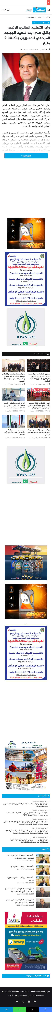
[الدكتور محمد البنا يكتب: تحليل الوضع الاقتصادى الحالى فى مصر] (43, 903)
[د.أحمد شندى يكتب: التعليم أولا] (43, 870)
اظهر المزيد (26, 155)
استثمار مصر (44, 49)
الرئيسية (46, 17)
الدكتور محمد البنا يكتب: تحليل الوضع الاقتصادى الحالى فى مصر (20, 901)
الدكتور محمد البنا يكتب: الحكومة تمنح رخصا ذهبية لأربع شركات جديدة (19, 890)
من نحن (31, 995)
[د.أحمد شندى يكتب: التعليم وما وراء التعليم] (43, 881)
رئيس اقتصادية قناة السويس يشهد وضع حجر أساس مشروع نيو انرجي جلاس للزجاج (39, 405)
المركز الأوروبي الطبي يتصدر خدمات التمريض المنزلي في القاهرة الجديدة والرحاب (14, 405)
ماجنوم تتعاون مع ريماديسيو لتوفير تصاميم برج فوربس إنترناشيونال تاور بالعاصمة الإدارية (39, 378)
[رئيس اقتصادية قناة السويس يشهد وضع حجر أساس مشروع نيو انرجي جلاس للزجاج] (38, 394)
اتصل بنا (10, 995)
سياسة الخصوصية (21, 995)
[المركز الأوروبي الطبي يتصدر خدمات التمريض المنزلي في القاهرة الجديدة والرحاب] (13, 394)
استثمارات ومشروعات (34, 17)
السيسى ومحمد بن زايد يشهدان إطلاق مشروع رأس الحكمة (14, 432)
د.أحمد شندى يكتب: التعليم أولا (22, 866)
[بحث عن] (49, 10)
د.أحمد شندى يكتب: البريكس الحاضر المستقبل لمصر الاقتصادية (20, 857)
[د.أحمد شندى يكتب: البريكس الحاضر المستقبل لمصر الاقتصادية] (43, 858)
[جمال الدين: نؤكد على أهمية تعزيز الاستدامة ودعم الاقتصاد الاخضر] (38, 421)
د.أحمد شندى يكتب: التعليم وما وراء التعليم (20, 879)
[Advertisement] (26, 191)
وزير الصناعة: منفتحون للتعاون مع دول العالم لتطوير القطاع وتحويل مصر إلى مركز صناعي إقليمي (13, 378)
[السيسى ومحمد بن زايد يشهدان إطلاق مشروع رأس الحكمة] (13, 421)
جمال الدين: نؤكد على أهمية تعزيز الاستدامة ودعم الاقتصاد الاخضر (39, 432)
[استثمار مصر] (35, 9)
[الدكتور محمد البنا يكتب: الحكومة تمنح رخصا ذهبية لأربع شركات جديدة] (43, 892)
